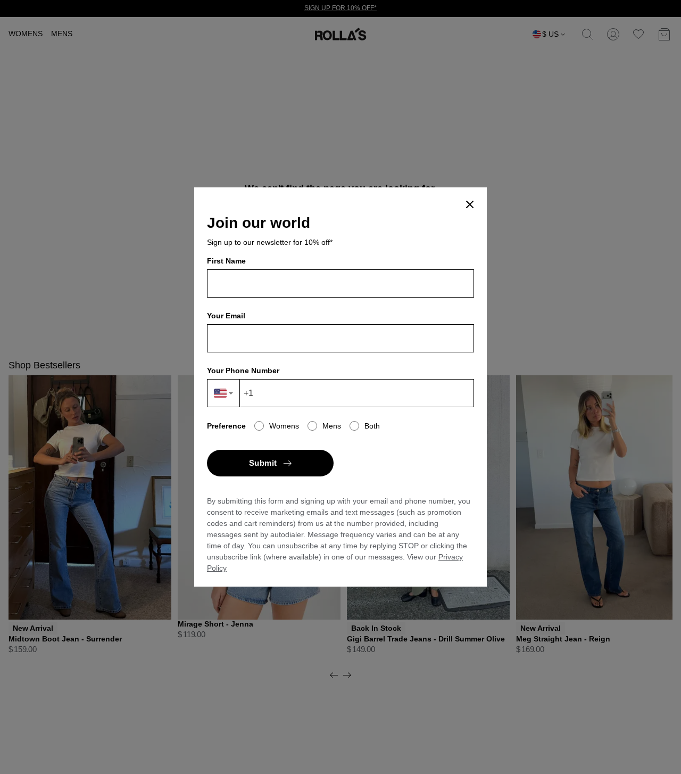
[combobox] (223, 393)
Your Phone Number (243, 370)
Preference (226, 426)
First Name (226, 261)
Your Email (226, 315)
